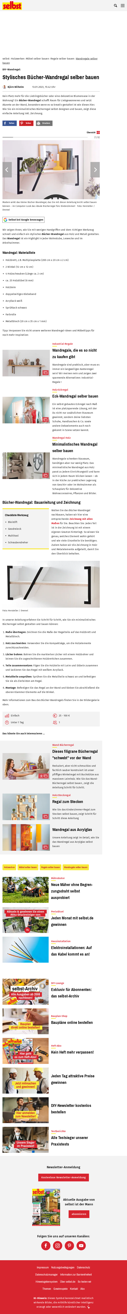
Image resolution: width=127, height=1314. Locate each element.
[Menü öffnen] (123, 5)
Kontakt (74, 1288)
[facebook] (45, 1245)
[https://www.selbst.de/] (12, 5)
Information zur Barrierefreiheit (76, 1274)
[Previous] (7, 169)
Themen (46, 1288)
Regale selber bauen (62, 58)
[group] (51, 172)
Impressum (43, 1267)
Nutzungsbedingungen (62, 1267)
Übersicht (91, 132)
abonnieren (79, 1214)
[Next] (95, 169)
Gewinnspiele (60, 1288)
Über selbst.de (67, 1281)
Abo (82, 1288)
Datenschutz (83, 1267)
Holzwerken (17, 58)
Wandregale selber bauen (75, 867)
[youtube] (81, 1245)
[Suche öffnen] (115, 5)
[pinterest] (69, 1245)
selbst (5, 58)
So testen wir (84, 1281)
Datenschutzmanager (46, 1274)
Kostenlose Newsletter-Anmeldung (63, 1177)
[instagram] (57, 1245)
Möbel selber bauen (37, 58)
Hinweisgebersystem (47, 1281)
